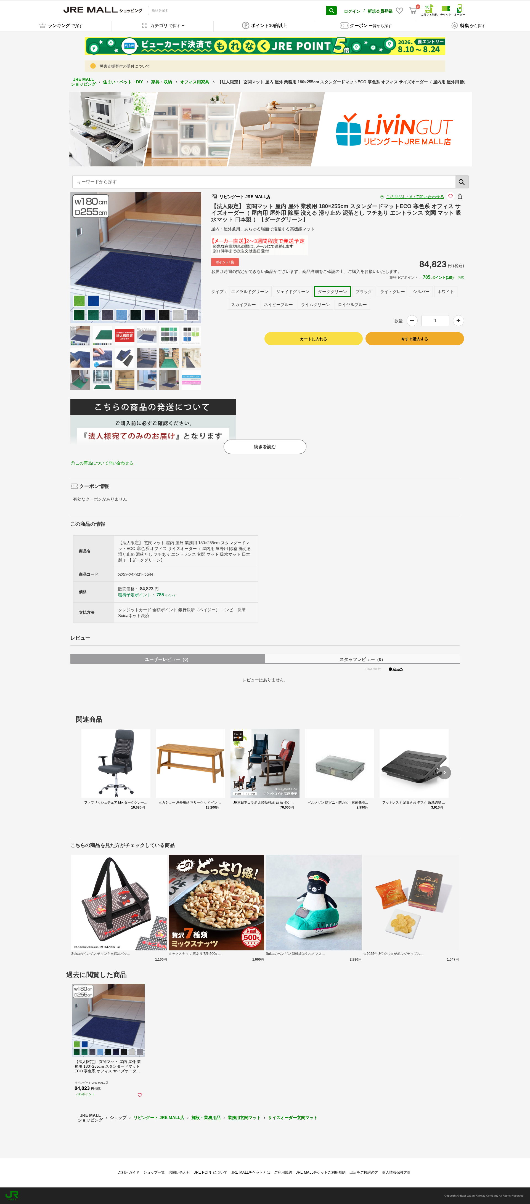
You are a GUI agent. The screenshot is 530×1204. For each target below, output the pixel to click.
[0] (413, 10)
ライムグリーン (315, 304)
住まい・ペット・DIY (123, 81)
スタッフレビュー (362, 659)
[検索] (462, 181)
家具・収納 (162, 81)
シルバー (421, 291)
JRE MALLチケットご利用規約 (321, 1172)
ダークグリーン (332, 291)
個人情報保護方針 (396, 1172)
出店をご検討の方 (363, 1172)
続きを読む (265, 446)
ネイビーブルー (278, 304)
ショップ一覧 (154, 1172)
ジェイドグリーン (292, 291)
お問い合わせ (179, 1172)
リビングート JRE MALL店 (159, 1117)
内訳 (460, 278)
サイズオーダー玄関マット (293, 1117)
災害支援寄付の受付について (125, 66)
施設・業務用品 (206, 1117)
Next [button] (168, 258)
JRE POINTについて (210, 1172)
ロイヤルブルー (352, 304)
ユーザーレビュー (168, 659)
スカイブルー (243, 304)
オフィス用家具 (195, 81)
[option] (135, 257)
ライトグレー (392, 291)
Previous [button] (104, 258)
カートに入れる (313, 339)
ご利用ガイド (128, 1172)
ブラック (364, 291)
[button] (444, 773)
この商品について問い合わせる (415, 196)
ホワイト (446, 291)
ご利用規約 (283, 1172)
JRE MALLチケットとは (250, 1172)
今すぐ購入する (414, 339)
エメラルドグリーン (249, 291)
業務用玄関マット (244, 1117)
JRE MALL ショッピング (83, 81)
